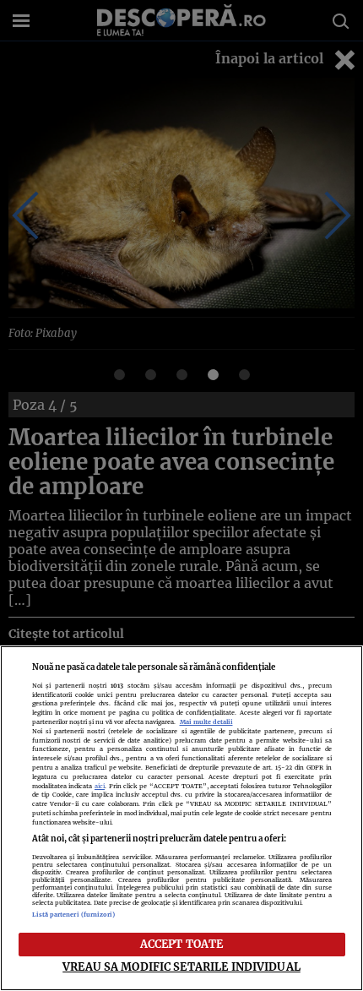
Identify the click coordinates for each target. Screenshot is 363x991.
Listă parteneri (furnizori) (74, 914)
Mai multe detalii (206, 722)
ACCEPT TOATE (182, 943)
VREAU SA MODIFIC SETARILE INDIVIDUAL (181, 966)
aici (100, 786)
